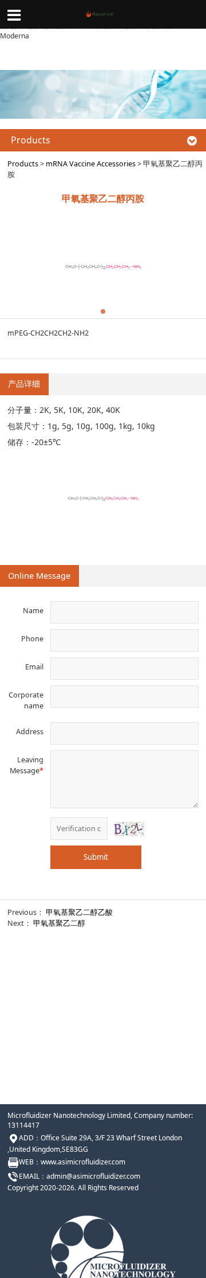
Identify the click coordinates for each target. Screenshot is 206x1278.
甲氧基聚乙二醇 (59, 923)
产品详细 (24, 383)
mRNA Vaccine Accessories (91, 164)
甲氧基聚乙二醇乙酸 (79, 912)
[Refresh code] (129, 829)
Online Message (39, 575)
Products (22, 164)
